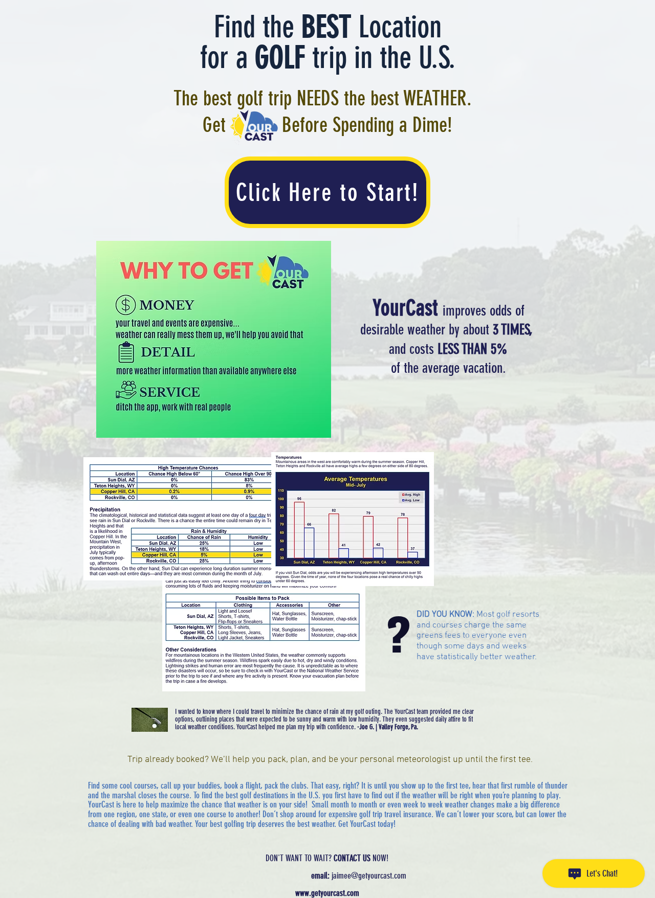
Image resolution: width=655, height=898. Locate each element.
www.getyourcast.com (327, 893)
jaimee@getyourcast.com (369, 875)
